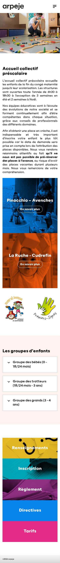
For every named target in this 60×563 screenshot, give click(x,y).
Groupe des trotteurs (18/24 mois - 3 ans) (29, 383)
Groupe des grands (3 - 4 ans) (32, 402)
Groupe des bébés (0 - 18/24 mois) (30, 364)
